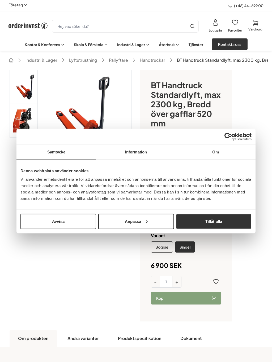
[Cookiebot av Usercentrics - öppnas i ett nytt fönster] (228, 137)
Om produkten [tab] (33, 338)
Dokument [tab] (191, 338)
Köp (159, 298)
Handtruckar (152, 60)
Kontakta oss (229, 44)
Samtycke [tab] (56, 152)
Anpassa (133, 221)
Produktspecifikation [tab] (139, 338)
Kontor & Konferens (42, 44)
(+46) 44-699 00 (249, 5)
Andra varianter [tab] (83, 338)
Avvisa (58, 221)
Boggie (161, 247)
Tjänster (196, 44)
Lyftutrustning (83, 60)
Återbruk (167, 44)
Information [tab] (136, 152)
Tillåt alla (213, 221)
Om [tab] (215, 152)
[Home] (11, 60)
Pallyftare (118, 60)
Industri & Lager (131, 44)
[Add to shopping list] (216, 281)
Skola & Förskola (88, 44)
